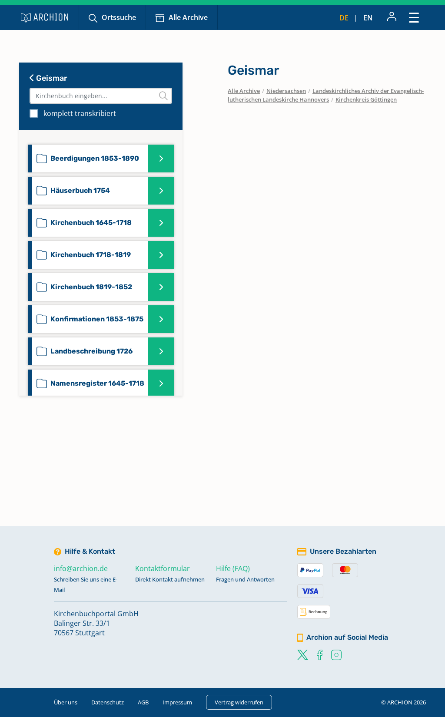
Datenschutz (107, 702)
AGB (143, 702)
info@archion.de (81, 568)
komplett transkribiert (79, 113)
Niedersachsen (286, 91)
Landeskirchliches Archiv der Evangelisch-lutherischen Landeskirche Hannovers (326, 95)
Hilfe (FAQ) (233, 568)
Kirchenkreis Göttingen (366, 99)
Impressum (177, 702)
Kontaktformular (162, 568)
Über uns (65, 702)
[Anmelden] (392, 17)
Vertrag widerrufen (239, 702)
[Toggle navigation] (414, 17)
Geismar (50, 78)
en (368, 18)
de (344, 18)
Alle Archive (188, 17)
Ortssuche (119, 17)
